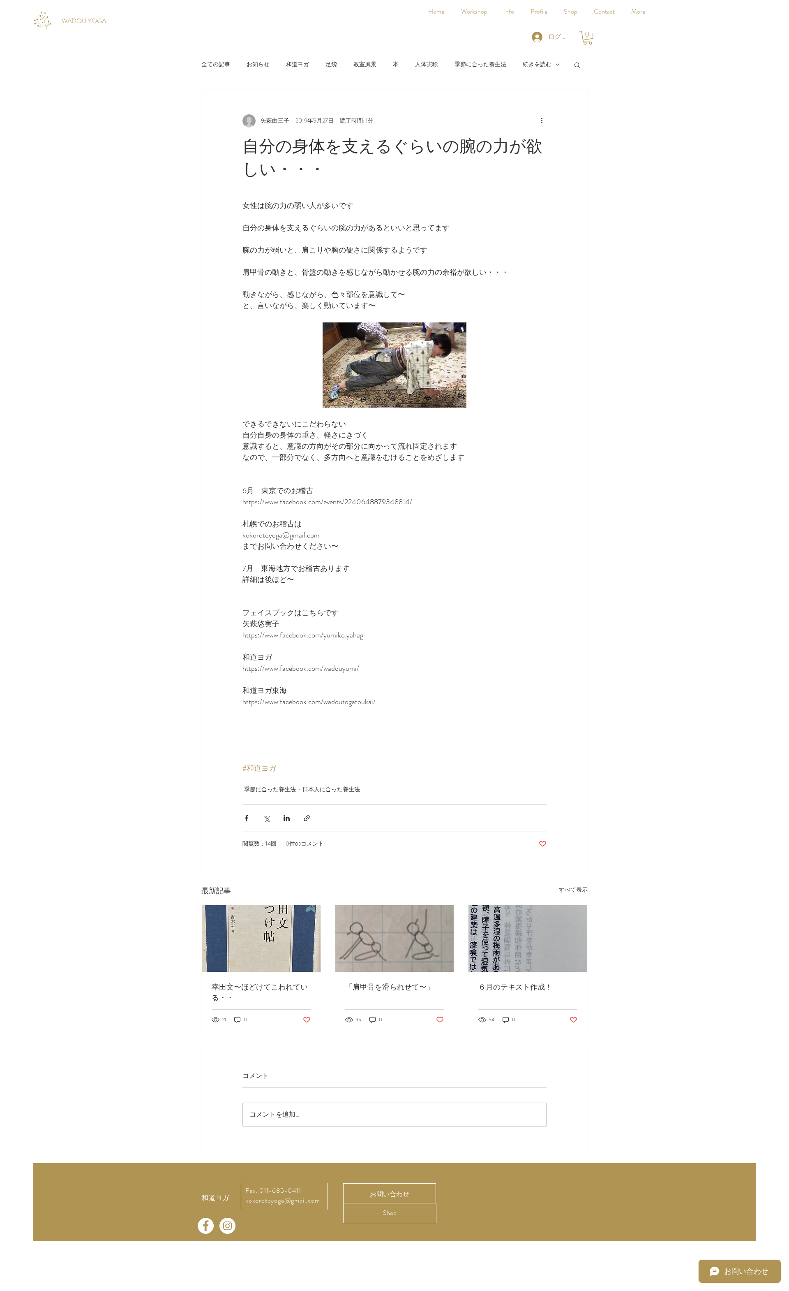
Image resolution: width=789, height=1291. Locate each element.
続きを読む (537, 64)
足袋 (331, 64)
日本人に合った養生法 (331, 789)
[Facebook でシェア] (246, 818)
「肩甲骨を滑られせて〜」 (389, 987)
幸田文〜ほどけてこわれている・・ (260, 992)
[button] (587, 38)
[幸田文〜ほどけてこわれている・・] (261, 938)
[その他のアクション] (542, 121)
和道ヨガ (297, 64)
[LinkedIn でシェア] (287, 818)
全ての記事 (215, 64)
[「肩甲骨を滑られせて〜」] (394, 938)
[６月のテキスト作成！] (527, 938)
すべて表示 (573, 889)
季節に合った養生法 (480, 64)
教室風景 (364, 64)
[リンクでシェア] (307, 818)
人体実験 (426, 64)
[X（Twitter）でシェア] (266, 818)
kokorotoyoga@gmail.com (282, 1200)
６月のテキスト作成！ (515, 987)
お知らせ (258, 64)
